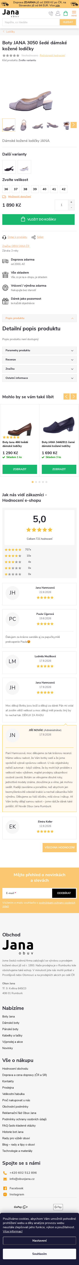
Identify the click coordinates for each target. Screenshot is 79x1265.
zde (57, 5)
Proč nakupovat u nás (16, 1100)
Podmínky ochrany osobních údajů (24, 1119)
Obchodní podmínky (15, 1107)
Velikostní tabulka (13, 1094)
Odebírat (64, 893)
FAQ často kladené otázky (19, 1126)
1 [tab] (33, 482)
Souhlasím (39, 1254)
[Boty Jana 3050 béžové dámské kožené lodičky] (24, 167)
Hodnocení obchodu (15, 1069)
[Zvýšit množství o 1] (71, 202)
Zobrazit (19, 469)
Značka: (15, 246)
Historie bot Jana (12, 1132)
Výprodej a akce (12, 1042)
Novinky (7, 1048)
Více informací (12, 1231)
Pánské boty (10, 1029)
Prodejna (8, 1088)
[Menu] (74, 13)
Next (73, 396)
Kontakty (8, 1081)
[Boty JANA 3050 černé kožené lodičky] (9, 167)
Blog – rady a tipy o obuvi (18, 1145)
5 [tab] (46, 482)
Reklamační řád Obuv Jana (19, 1113)
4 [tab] (43, 482)
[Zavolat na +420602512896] (51, 13)
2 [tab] (36, 482)
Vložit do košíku (41, 219)
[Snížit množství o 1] (71, 207)
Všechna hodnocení (60, 847)
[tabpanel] (20, 440)
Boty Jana (8, 1016)
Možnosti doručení (19, 196)
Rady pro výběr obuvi (16, 1138)
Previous (66, 396)
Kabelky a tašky (12, 1035)
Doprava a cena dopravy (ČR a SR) (24, 1075)
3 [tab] (39, 482)
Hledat (68, 22)
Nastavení (39, 1241)
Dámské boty (10, 1023)
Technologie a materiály (17, 1151)
